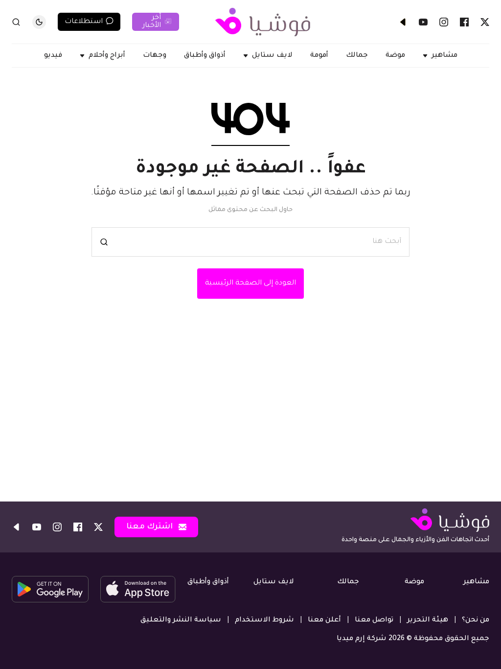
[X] (484, 22)
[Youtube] (423, 22)
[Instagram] (443, 22)
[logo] (262, 22)
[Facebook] (464, 22)
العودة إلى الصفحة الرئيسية (250, 283)
